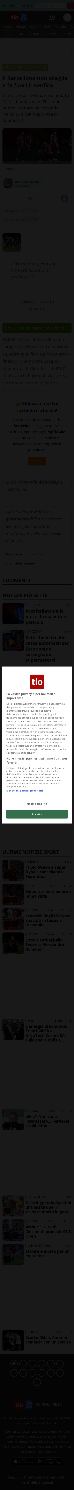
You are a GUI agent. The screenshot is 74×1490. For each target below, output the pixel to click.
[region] (37, 745)
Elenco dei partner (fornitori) (24, 790)
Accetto (37, 813)
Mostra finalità (37, 803)
